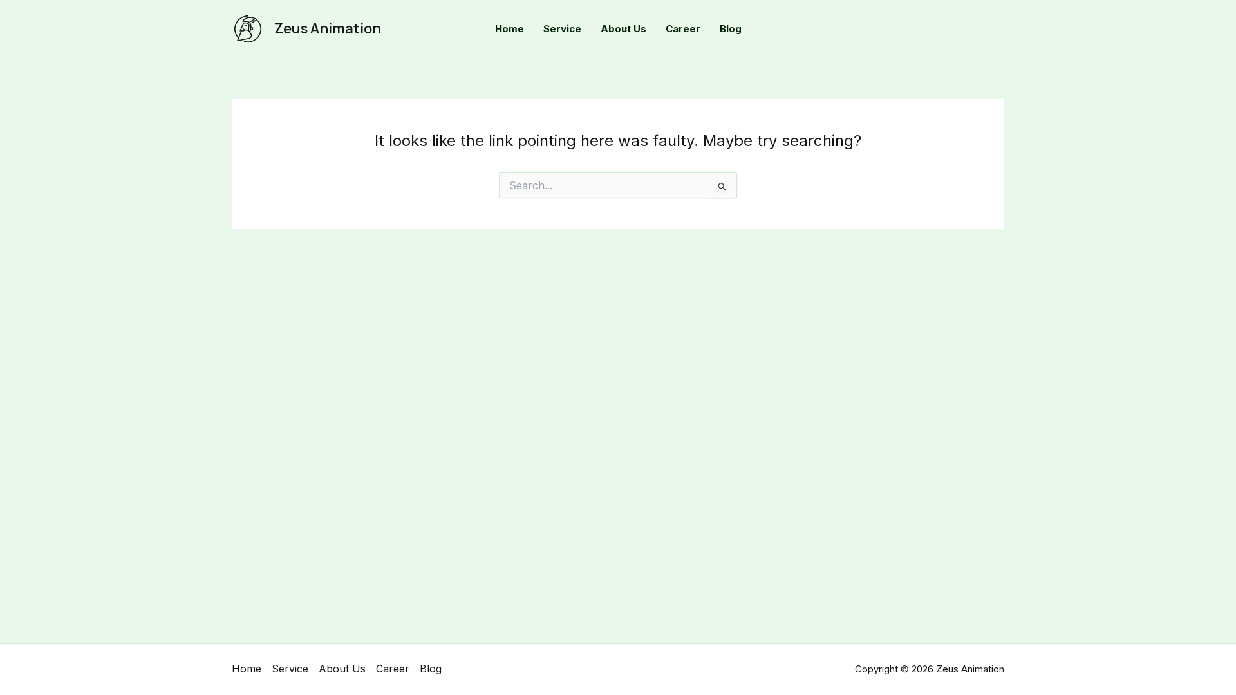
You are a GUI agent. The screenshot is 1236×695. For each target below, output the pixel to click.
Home (246, 668)
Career (392, 668)
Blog (431, 668)
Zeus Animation (327, 28)
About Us (342, 668)
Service (290, 668)
